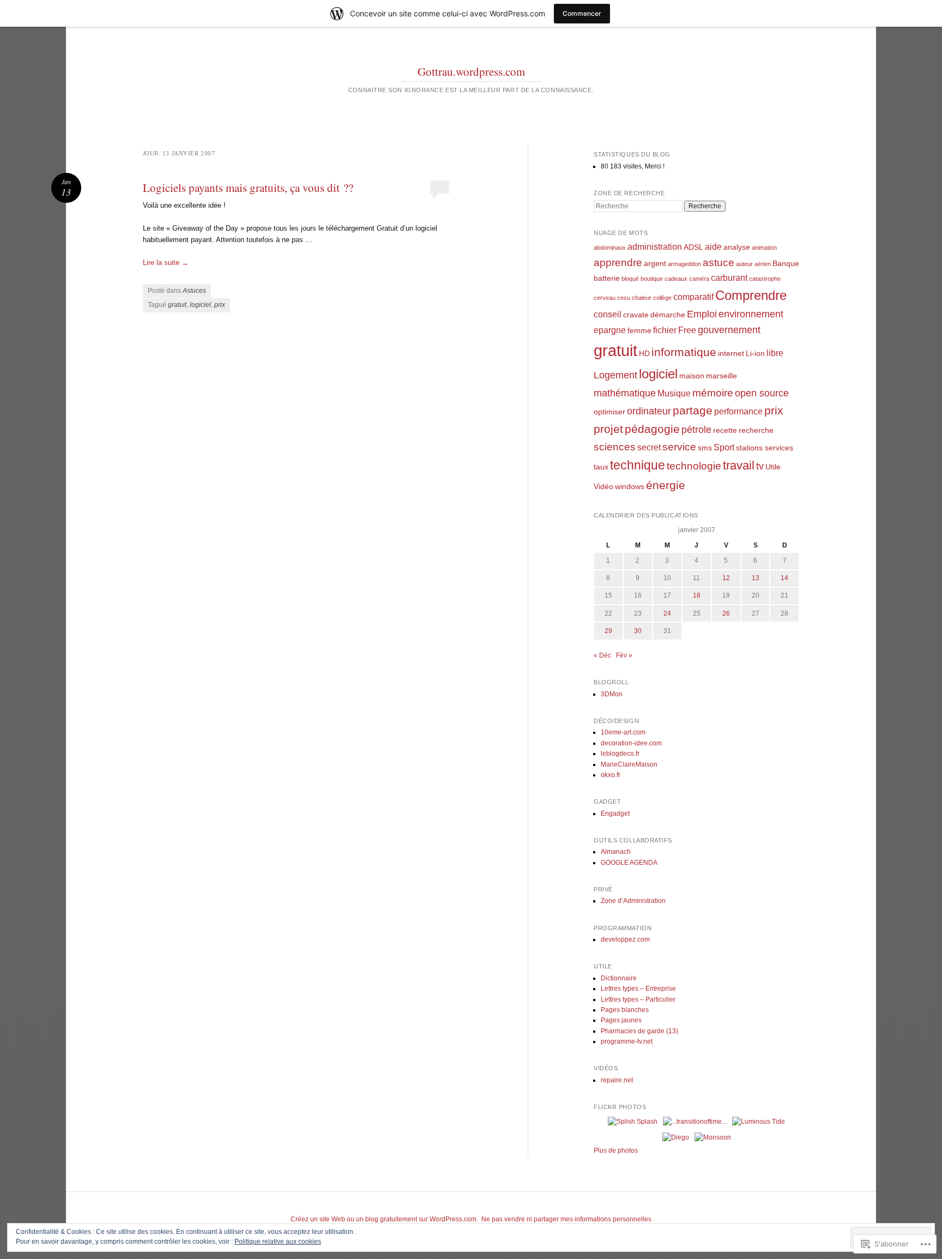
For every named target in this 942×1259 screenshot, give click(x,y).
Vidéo (603, 486)
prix (219, 305)
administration (654, 246)
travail (738, 465)
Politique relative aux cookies (277, 1241)
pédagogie (652, 429)
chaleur (641, 297)
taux (601, 466)
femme (639, 330)
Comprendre (751, 295)
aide (713, 246)
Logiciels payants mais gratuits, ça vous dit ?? (248, 187)
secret (649, 447)
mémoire (712, 393)
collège (662, 297)
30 (638, 631)
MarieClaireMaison (629, 764)
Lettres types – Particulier (638, 999)
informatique (683, 352)
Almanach (616, 852)
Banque (785, 263)
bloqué (630, 278)
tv (760, 466)
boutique (652, 278)
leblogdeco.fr (620, 753)
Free (687, 330)
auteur (744, 264)
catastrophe (765, 278)
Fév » (624, 655)
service (679, 447)
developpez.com (625, 939)
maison (691, 375)
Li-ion (755, 353)
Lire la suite (166, 262)
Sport (724, 447)
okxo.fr (610, 775)
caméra (699, 278)
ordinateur (649, 411)
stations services (764, 447)
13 (755, 578)
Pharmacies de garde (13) (639, 1031)
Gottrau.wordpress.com (471, 71)
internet (731, 353)
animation (764, 247)
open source (762, 393)
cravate (636, 314)
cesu (623, 297)
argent (655, 263)
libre (774, 353)
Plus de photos (616, 1150)
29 (608, 631)
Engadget (615, 813)
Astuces (194, 290)
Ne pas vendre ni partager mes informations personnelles (566, 1219)
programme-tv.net (627, 1041)
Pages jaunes (621, 1020)
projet (608, 429)
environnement (750, 314)
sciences (615, 447)
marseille (721, 375)
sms (705, 447)
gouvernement (729, 329)
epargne (610, 330)
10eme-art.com (623, 732)
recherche (756, 430)
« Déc (602, 655)
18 (697, 595)
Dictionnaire (619, 978)
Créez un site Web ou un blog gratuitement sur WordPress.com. (384, 1219)
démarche (667, 314)
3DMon (612, 694)
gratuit (177, 305)
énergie (665, 485)
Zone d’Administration (633, 901)
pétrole (696, 429)
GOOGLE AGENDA (629, 862)
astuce (718, 262)
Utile (773, 466)
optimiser (609, 411)
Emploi (702, 314)
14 (784, 578)
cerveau (604, 297)
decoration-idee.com (631, 743)
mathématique (625, 393)
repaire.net (617, 1080)
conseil (607, 314)
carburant (729, 277)
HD (644, 353)
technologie (694, 466)
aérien (762, 264)
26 (726, 613)
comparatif (693, 297)
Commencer (582, 13)
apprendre (618, 262)
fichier (665, 330)
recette (725, 430)
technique (637, 465)
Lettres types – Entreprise (638, 988)
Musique (674, 393)
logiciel (200, 305)
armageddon (684, 264)
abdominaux (610, 247)
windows (629, 486)
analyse (736, 247)
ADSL (693, 247)
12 (726, 578)
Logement (615, 375)
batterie (607, 278)
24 (667, 613)
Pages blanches (625, 1010)
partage (692, 410)
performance (738, 411)
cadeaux (676, 278)
